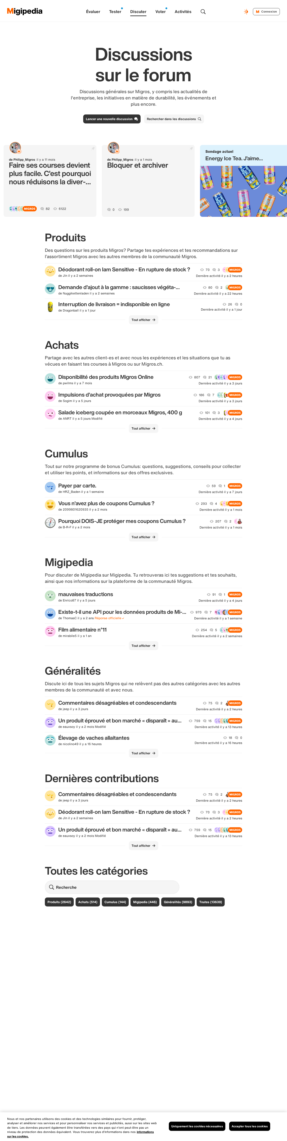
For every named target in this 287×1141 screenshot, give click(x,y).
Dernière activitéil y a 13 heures (218, 726)
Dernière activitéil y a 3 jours (220, 383)
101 (207, 412)
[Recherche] (203, 11)
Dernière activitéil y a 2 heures (219, 275)
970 (199, 612)
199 (126, 209)
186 (201, 395)
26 (230, 304)
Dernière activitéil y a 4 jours (220, 418)
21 (210, 377)
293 (204, 503)
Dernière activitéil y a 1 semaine (218, 618)
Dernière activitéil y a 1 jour (221, 309)
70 (208, 269)
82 (48, 208)
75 (210, 703)
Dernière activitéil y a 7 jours (220, 492)
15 (210, 720)
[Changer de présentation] (246, 11)
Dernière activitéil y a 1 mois (221, 509)
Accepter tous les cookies (250, 1126)
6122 (62, 208)
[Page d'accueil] (25, 11)
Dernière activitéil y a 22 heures (218, 293)
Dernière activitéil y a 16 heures (218, 742)
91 (214, 594)
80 (210, 287)
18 (230, 737)
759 (197, 720)
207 (218, 521)
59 (214, 485)
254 (204, 630)
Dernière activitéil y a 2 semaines (217, 636)
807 (197, 377)
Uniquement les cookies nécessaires (197, 1126)
